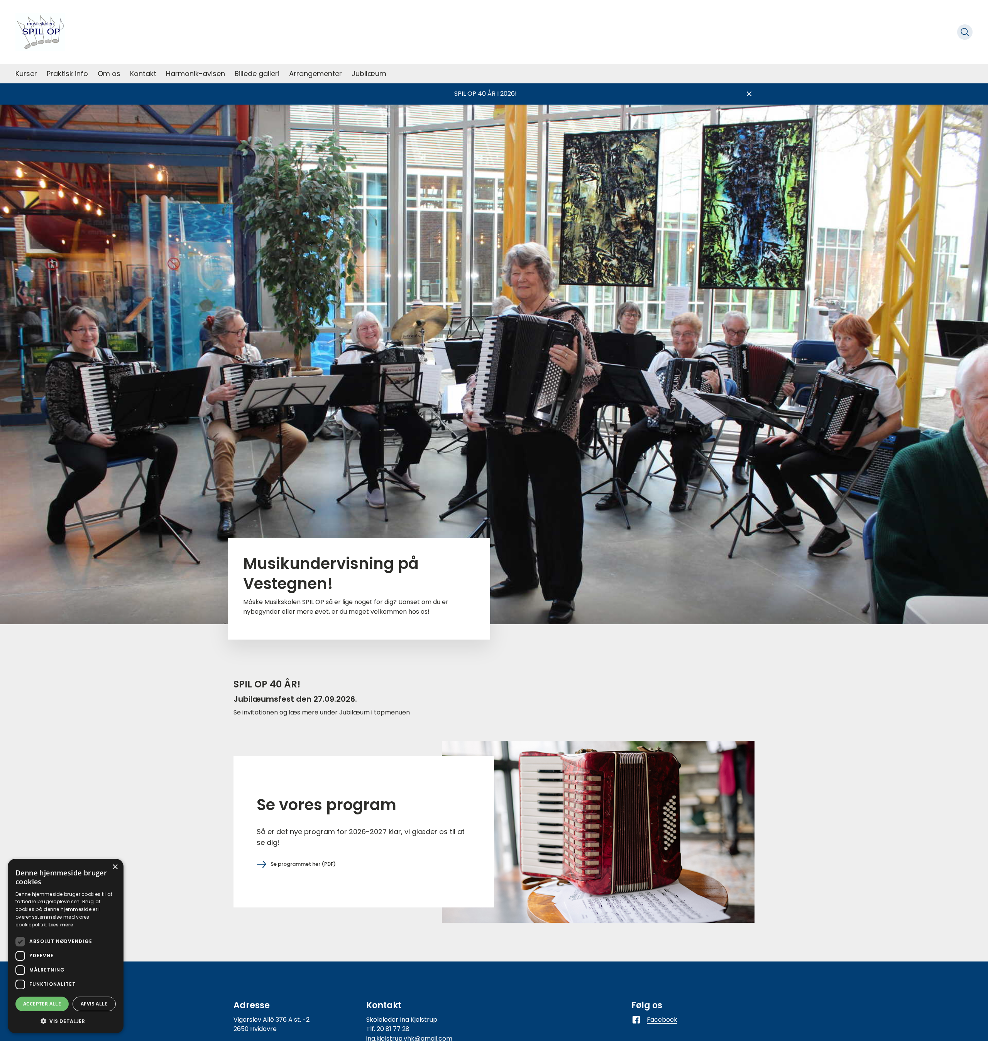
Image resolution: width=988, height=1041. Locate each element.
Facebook (662, 1019)
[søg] (965, 32)
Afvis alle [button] (94, 1003)
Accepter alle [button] (42, 1003)
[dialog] (66, 946)
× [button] (115, 867)
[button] (65, 1021)
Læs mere (61, 924)
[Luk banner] (749, 93)
